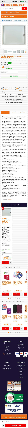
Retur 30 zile (7, 370)
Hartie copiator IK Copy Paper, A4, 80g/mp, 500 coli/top (6, 282)
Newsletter (7, 349)
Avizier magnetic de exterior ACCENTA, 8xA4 (6, 221)
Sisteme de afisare (18, 20)
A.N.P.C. (21, 373)
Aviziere (26, 20)
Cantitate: (3, 72)
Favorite (7, 367)
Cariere (21, 376)
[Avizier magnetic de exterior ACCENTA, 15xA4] (6, 51)
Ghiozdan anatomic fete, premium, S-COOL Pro (6, 317)
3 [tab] (12, 298)
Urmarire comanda (7, 368)
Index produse (21, 344)
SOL (21, 374)
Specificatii (14, 112)
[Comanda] (25, 1)
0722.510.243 (14, 76)
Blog (7, 347)
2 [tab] (10, 298)
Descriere (5, 112)
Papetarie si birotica (7, 20)
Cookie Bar (21, 371)
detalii (6, 89)
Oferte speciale (20, 345)
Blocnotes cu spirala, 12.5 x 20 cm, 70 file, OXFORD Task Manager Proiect (17, 318)
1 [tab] (8, 298)
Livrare (21, 348)
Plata (21, 350)
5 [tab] (17, 298)
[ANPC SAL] (14, 405)
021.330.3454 (8, 353)
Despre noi (6, 346)
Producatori (21, 347)
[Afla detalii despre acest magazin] (14, 397)
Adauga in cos (16, 425)
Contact (7, 350)
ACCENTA (10, 199)
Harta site (21, 377)
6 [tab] (19, 298)
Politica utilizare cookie (21, 367)
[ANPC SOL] (14, 410)
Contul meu (7, 365)
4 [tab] (15, 298)
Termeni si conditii (21, 365)
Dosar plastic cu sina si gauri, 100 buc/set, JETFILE (17, 282)
